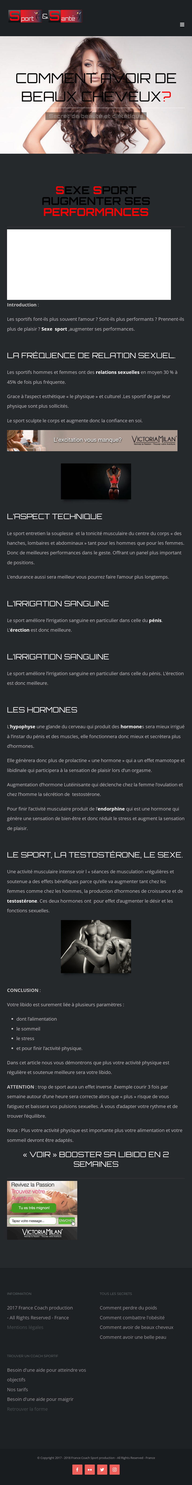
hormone (130, 726)
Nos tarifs (17, 1389)
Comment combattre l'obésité (132, 1317)
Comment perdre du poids (128, 1308)
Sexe (46, 329)
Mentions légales (25, 1327)
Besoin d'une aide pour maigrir (40, 1399)
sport (61, 329)
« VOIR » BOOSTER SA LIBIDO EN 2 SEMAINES (96, 1159)
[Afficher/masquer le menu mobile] (182, 24)
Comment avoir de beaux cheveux (136, 1327)
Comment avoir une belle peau (133, 1337)
